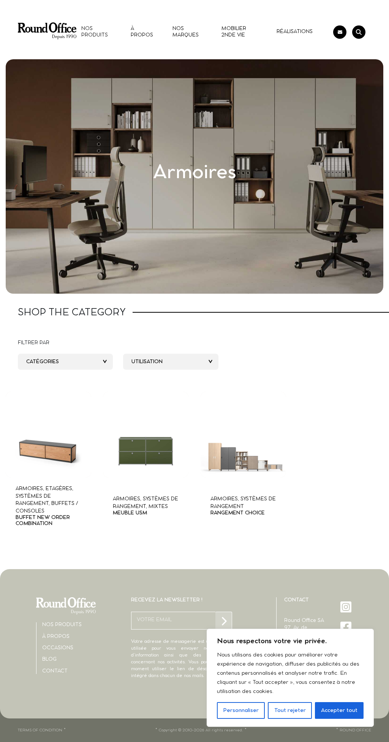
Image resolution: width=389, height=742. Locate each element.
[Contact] (339, 32)
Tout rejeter (290, 710)
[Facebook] (346, 627)
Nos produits (62, 624)
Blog (49, 659)
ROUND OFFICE (355, 730)
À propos (56, 636)
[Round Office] (47, 31)
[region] (290, 678)
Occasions (57, 647)
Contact (55, 671)
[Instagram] (346, 607)
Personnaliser (241, 710)
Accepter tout (339, 710)
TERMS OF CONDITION (40, 730)
